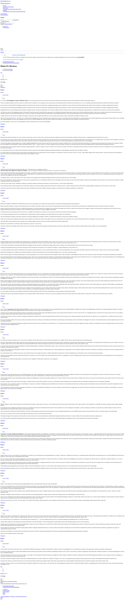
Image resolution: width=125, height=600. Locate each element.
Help (4, 592)
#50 (4, 402)
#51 (4, 431)
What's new (5, 8)
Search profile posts (21, 11)
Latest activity (18, 9)
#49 (4, 372)
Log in (2, 49)
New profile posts (11, 9)
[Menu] (1, 2)
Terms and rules (6, 590)
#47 (4, 307)
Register (2, 52)
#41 (4, 98)
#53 (4, 481)
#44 (4, 201)
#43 (4, 167)
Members (5, 10)
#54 (4, 513)
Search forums (11, 6)
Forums (4, 5)
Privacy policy (6, 591)
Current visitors (6, 11)
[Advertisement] (62, 38)
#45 (4, 239)
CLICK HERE (80, 57)
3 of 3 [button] (6, 79)
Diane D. (11, 69)
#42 (4, 135)
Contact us (5, 589)
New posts (5, 6)
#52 (4, 453)
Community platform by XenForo (14, 596)
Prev (1, 72)
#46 (4, 271)
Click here (21, 59)
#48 (4, 337)
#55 (4, 546)
